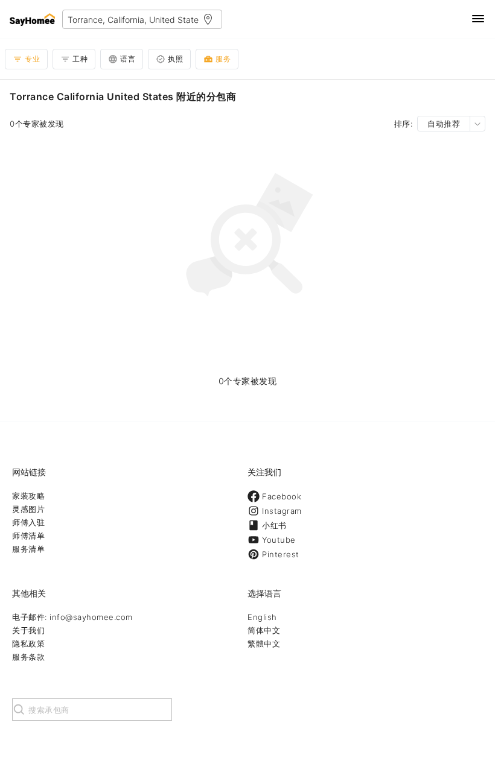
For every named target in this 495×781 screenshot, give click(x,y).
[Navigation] (478, 19)
